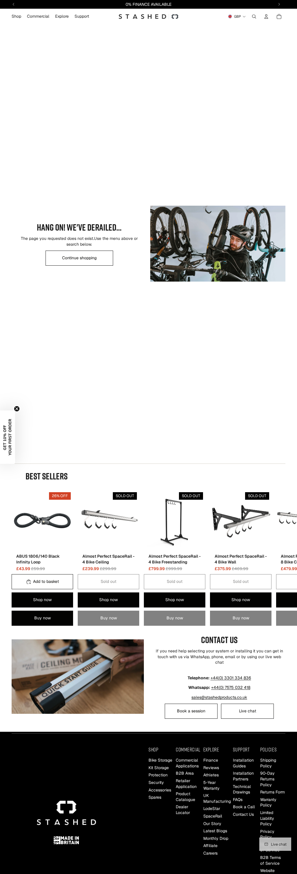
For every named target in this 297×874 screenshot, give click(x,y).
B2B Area (185, 773)
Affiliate (210, 845)
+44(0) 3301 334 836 (231, 677)
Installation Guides (243, 763)
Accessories (159, 790)
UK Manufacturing (217, 798)
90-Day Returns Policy (267, 779)
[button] (7, 437)
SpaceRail (212, 816)
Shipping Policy (268, 763)
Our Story (212, 823)
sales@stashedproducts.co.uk (219, 697)
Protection (158, 775)
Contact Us (243, 814)
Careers (210, 853)
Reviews (211, 767)
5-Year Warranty (211, 785)
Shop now (42, 599)
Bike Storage (160, 760)
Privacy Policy (267, 834)
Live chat (247, 711)
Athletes (211, 775)
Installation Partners (243, 776)
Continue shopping (79, 257)
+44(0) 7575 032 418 (230, 687)
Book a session (191, 711)
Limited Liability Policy (267, 818)
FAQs (237, 799)
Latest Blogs (215, 830)
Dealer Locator (183, 809)
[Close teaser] (17, 409)
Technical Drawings (242, 789)
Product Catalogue (185, 796)
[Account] (266, 16)
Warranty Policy (268, 802)
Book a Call (244, 806)
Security (156, 782)
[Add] (64, 542)
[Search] (254, 16)
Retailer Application (186, 783)
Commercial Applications (187, 763)
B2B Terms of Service (270, 860)
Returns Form (272, 792)
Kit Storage (158, 767)
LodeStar (211, 808)
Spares (154, 797)
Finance (210, 760)
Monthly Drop (215, 838)
